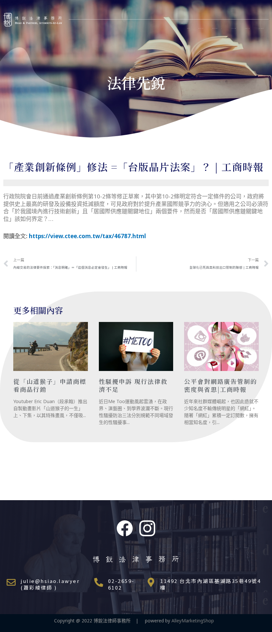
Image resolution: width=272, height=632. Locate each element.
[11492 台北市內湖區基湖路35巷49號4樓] (150, 582)
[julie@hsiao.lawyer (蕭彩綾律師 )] (11, 582)
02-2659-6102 (121, 584)
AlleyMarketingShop (194, 620)
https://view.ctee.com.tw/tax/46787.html (87, 236)
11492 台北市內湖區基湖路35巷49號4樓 (210, 584)
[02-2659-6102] (98, 582)
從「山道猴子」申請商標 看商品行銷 (49, 385)
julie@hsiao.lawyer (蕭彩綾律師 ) (50, 584)
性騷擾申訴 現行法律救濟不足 (133, 385)
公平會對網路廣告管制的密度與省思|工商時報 (220, 385)
